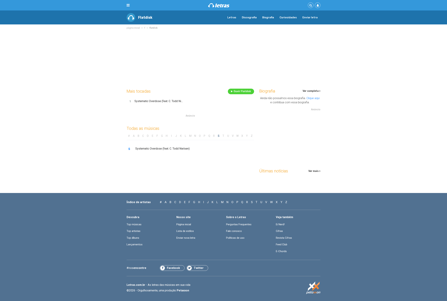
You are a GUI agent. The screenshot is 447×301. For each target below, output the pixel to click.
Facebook (173, 268)
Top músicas (134, 224)
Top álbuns (133, 237)
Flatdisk (145, 17)
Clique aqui (313, 98)
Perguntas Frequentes (238, 224)
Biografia (268, 17)
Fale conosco (234, 231)
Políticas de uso (235, 237)
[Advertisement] (223, 58)
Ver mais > (314, 171)
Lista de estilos (185, 231)
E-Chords (281, 251)
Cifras (279, 231)
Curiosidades (288, 17)
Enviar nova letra (185, 237)
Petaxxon (183, 290)
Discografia (249, 17)
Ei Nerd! (280, 224)
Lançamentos (134, 244)
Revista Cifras (284, 237)
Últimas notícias (273, 171)
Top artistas (133, 231)
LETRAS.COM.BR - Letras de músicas (218, 5)
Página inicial (183, 224)
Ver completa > (311, 91)
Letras (231, 17)
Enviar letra (310, 17)
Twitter (199, 268)
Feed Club (281, 244)
